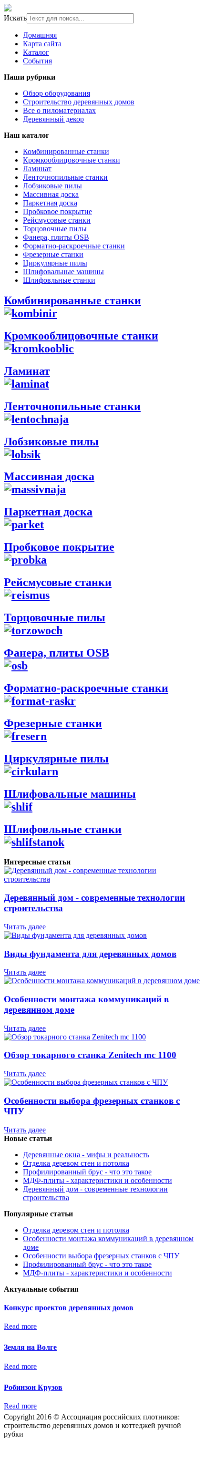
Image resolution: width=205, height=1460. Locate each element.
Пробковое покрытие (57, 211)
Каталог (36, 52)
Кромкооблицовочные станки (71, 160)
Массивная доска (51, 194)
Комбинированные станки (66, 151)
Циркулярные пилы (55, 263)
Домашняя (40, 35)
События (37, 61)
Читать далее (25, 927)
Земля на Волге (30, 1347)
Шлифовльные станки (59, 280)
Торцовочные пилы (55, 229)
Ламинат (37, 169)
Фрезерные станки (53, 254)
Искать (15, 18)
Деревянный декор (53, 119)
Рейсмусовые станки (57, 220)
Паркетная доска (50, 203)
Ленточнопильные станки (65, 177)
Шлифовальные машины (63, 271)
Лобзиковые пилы (52, 186)
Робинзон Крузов (33, 1387)
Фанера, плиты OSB (56, 237)
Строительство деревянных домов (78, 102)
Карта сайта (42, 44)
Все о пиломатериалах (59, 110)
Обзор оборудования (56, 93)
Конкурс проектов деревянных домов (68, 1308)
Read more (20, 1326)
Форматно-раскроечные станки (74, 246)
